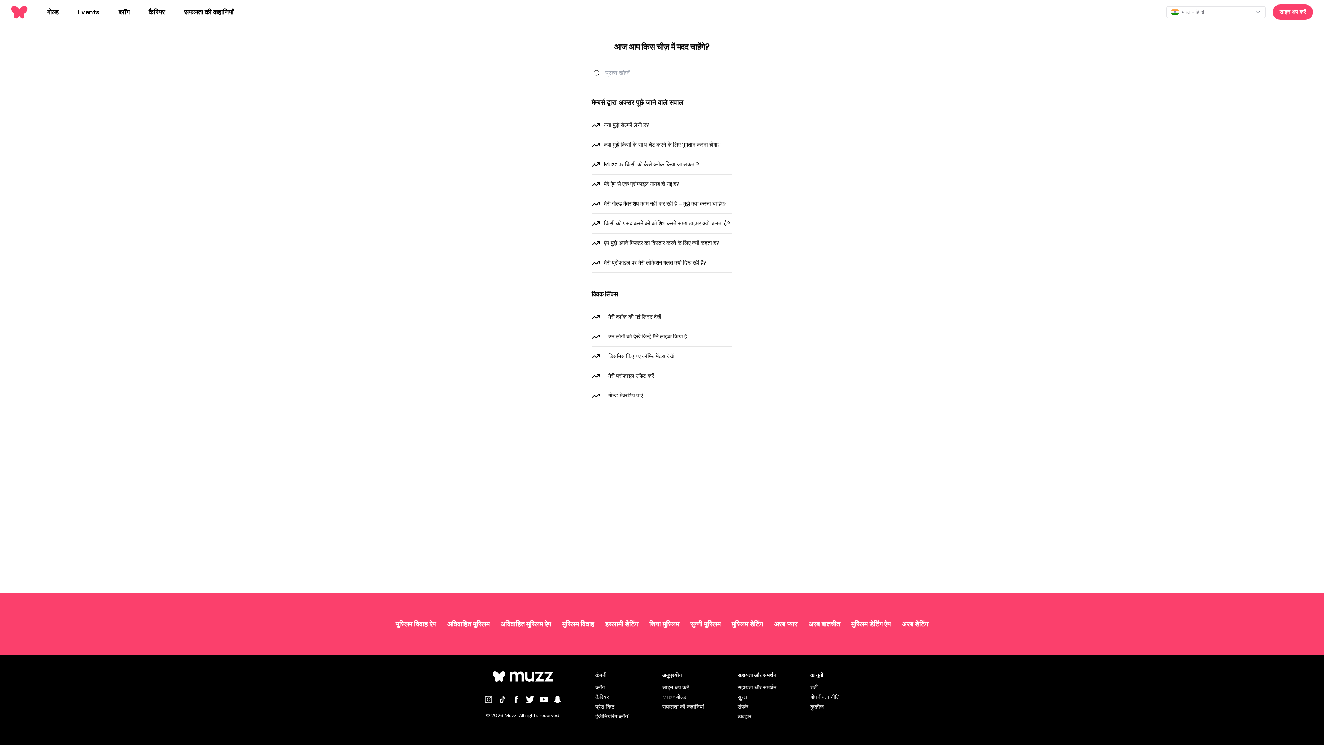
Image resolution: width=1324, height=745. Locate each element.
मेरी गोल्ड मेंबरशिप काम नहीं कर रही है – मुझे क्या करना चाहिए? (665, 203)
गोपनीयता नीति (825, 697)
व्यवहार (744, 716)
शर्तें (813, 687)
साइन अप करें (1293, 12)
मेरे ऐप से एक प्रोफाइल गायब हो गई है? (641, 184)
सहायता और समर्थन (757, 687)
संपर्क (743, 707)
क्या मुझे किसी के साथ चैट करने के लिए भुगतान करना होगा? (662, 144)
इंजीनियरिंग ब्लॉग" (612, 716)
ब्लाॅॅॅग (600, 687)
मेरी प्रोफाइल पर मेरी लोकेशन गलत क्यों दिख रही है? (655, 262)
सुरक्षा (743, 697)
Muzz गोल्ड (674, 697)
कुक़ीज (817, 707)
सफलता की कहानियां (683, 707)
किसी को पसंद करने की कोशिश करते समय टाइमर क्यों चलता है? (667, 223)
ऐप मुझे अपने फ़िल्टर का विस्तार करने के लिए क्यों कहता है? (661, 243)
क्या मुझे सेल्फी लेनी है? (626, 125)
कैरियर (602, 697)
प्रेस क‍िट (604, 707)
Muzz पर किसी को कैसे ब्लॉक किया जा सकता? (651, 164)
